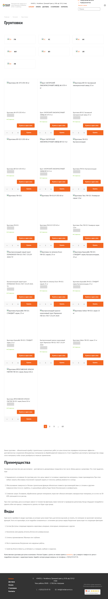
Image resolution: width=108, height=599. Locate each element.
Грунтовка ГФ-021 (13, 225)
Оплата (10, 585)
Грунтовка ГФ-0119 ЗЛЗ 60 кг (49, 225)
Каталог (11, 579)
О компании (12, 588)
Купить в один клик (25, 125)
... (58, 426)
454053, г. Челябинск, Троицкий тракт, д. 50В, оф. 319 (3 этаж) (49, 3)
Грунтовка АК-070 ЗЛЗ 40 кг (16, 112)
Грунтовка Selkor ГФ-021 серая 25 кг (85, 340)
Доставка (11, 582)
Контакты (11, 591)
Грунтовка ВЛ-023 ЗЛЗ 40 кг (16, 169)
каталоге (70, 555)
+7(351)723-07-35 (85, 3)
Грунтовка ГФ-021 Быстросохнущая (84, 169)
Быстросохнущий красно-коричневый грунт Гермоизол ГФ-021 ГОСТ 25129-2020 (52, 342)
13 (63, 426)
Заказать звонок (82, 5)
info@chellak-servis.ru (64, 590)
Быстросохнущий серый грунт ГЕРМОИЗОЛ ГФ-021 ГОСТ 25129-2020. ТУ (20, 284)
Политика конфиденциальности (92, 586)
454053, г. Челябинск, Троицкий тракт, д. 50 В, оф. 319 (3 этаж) (55, 579)
